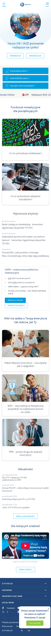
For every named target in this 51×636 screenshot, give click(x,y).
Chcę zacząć (35, 623)
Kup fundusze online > (19, 71)
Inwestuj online (15, 300)
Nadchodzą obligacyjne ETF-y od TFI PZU (18, 499)
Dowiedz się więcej (16, 305)
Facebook (11, 608)
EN (29, 630)
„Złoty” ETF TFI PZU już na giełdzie (16, 507)
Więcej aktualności (25, 516)
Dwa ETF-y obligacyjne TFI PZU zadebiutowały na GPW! (14, 478)
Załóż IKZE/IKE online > (19, 78)
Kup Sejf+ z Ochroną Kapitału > (22, 85)
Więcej (25, 56)
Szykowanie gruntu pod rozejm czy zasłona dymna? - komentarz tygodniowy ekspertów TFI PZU (23, 240)
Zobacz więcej (25, 569)
